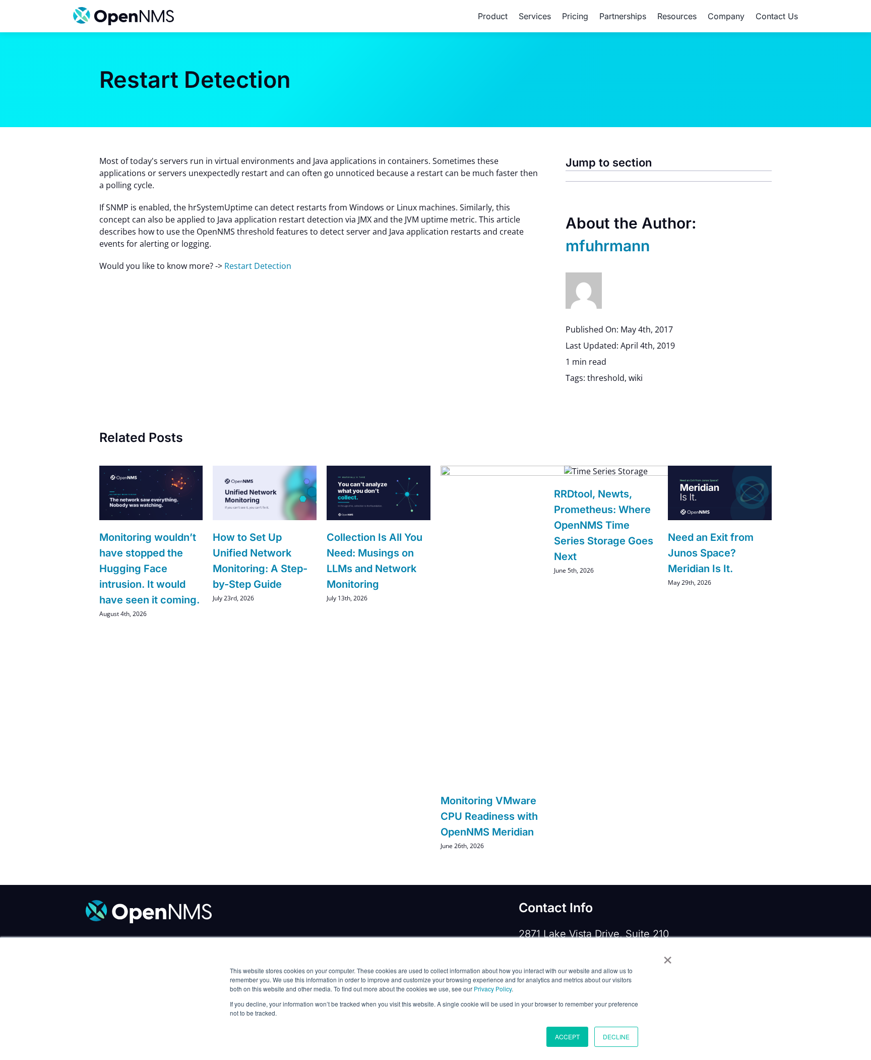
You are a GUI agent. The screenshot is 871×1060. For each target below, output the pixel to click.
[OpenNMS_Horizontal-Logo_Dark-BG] (149, 904)
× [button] (667, 956)
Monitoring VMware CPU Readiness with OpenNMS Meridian (489, 816)
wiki (636, 377)
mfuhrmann (608, 246)
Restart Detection (257, 265)
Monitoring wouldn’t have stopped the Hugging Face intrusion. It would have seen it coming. (149, 568)
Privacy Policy (493, 988)
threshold (606, 377)
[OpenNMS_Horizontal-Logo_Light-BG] (123, 11)
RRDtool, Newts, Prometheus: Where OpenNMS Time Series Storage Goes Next (603, 525)
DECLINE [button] (616, 1036)
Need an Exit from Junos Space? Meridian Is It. (711, 553)
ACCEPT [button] (567, 1036)
